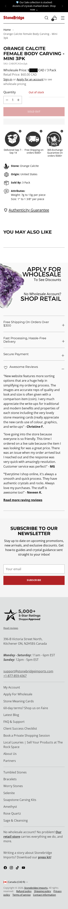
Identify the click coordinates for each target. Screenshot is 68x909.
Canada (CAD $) (16, 882)
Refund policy (24, 891)
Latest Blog (11, 715)
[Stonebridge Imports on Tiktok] (17, 868)
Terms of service (21, 894)
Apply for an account (30, 79)
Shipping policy (42, 891)
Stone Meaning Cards (18, 701)
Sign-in (7, 79)
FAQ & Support (14, 722)
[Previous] (6, 6)
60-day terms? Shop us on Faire (25, 708)
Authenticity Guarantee (29, 210)
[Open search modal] (46, 18)
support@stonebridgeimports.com (28, 671)
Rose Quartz (12, 813)
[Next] (62, 6)
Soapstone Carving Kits (19, 800)
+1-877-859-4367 (15, 676)
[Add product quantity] (7, 100)
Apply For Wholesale (17, 694)
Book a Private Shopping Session (26, 735)
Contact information (44, 894)
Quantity (9, 92)
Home (7, 29)
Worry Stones (13, 786)
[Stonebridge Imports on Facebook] (5, 868)
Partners (9, 761)
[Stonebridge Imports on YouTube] (24, 868)
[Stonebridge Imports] (13, 18)
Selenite (9, 793)
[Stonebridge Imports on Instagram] (11, 868)
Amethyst (10, 807)
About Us (10, 754)
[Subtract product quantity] (18, 100)
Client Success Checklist (20, 728)
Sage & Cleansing (15, 820)
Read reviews (10, 628)
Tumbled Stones (15, 772)
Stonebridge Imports (36, 887)
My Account (11, 687)
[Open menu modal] (62, 18)
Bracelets (10, 779)
